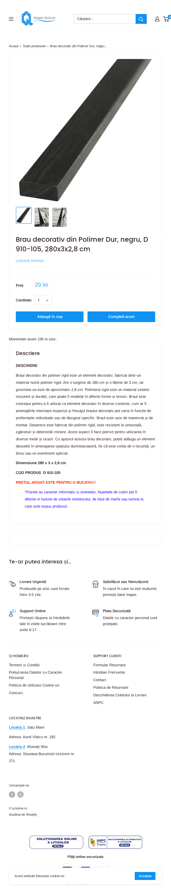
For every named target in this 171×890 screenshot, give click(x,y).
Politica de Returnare (110, 687)
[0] (166, 19)
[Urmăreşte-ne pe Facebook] (12, 794)
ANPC (98, 703)
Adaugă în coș (49, 317)
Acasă (13, 46)
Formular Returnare (109, 665)
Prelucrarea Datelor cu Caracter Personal (35, 675)
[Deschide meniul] (11, 19)
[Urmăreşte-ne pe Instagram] (20, 794)
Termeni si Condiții (24, 665)
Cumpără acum (121, 317)
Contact (99, 680)
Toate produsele (34, 46)
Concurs (16, 693)
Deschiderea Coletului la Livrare (120, 695)
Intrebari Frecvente (109, 672)
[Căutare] (141, 19)
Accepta (145, 876)
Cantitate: (24, 300)
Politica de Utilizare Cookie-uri (34, 685)
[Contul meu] (157, 18)
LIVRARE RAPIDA (29, 261)
